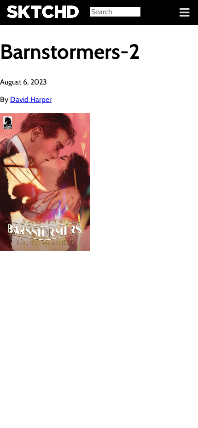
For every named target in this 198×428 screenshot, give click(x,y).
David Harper (31, 99)
